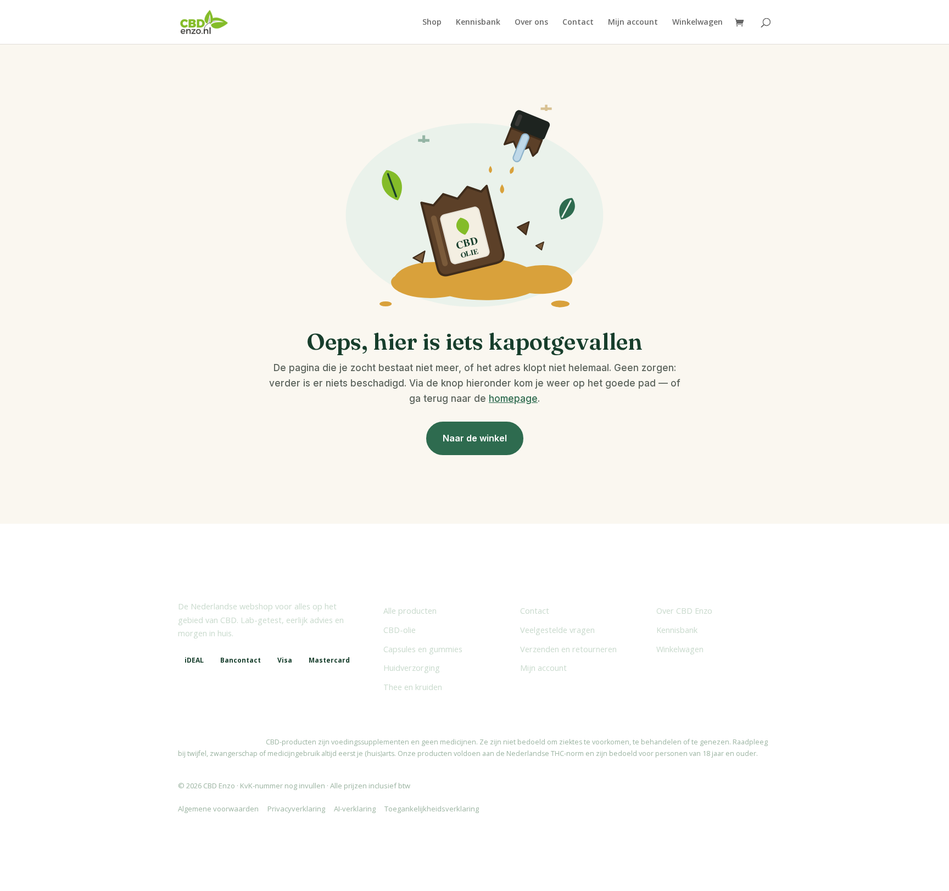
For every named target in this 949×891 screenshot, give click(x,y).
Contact (578, 22)
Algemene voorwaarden (218, 809)
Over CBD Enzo (684, 611)
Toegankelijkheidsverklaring (431, 809)
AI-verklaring (355, 809)
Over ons (531, 22)
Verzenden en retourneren (568, 649)
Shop (432, 22)
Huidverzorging (411, 668)
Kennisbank (478, 22)
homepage (513, 398)
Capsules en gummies (422, 649)
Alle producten (410, 611)
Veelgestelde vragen (557, 630)
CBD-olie (399, 630)
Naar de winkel (475, 438)
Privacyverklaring (296, 809)
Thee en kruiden (412, 687)
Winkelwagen (697, 22)
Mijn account (633, 22)
